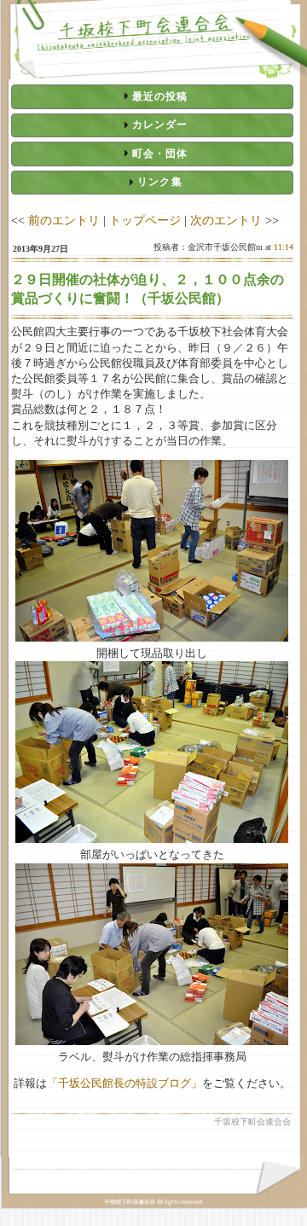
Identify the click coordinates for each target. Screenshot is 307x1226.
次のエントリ (226, 220)
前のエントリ (64, 220)
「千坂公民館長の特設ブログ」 (124, 1083)
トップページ (145, 220)
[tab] (152, 96)
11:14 (283, 247)
